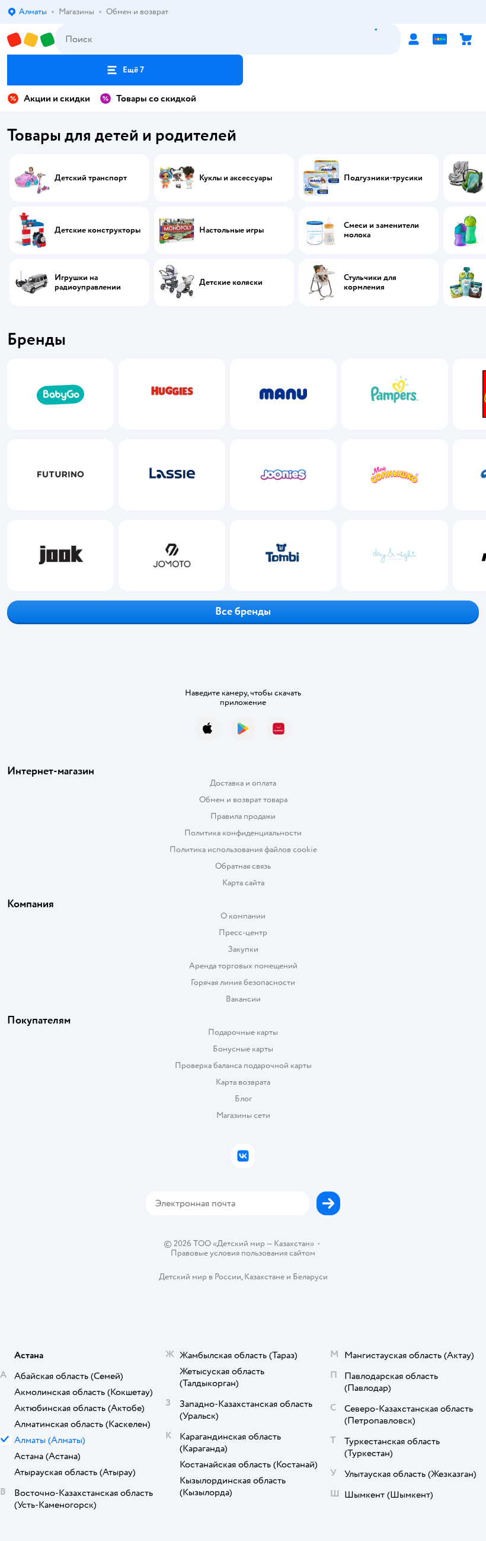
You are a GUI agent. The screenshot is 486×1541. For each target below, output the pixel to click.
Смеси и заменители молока (381, 230)
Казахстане (264, 1277)
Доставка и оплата (243, 783)
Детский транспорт (91, 178)
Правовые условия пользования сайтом (243, 1253)
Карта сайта (243, 883)
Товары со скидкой (156, 98)
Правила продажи (243, 816)
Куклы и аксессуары (235, 178)
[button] (125, 70)
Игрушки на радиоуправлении (88, 282)
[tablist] (243, 474)
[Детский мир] (31, 39)
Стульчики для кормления (370, 282)
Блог (243, 1099)
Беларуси (310, 1277)
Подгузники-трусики (383, 178)
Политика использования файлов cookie (243, 849)
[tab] (57, 474)
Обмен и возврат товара (243, 800)
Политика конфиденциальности (243, 833)
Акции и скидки (57, 98)
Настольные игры (231, 230)
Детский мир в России (200, 1277)
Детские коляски (231, 282)
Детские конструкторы (97, 230)
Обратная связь (243, 866)
